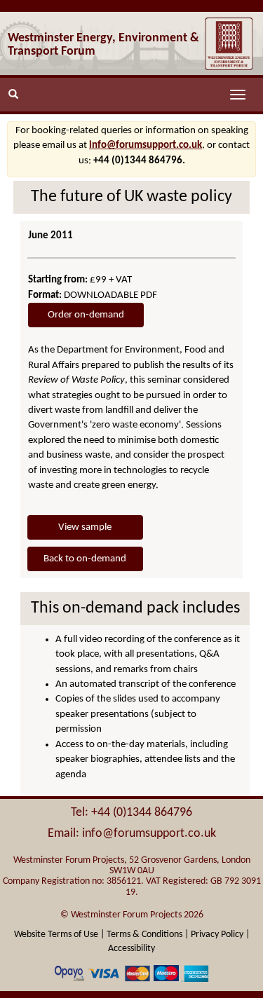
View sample (85, 527)
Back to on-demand (84, 559)
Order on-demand (86, 315)
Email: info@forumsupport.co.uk (132, 833)
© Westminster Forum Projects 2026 (131, 915)
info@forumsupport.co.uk (145, 145)
